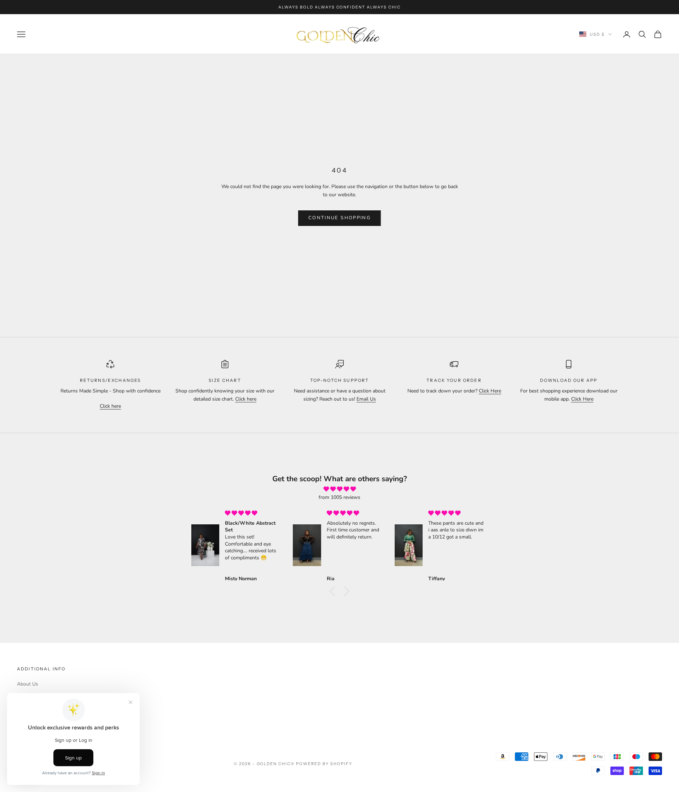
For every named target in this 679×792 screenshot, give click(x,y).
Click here (110, 406)
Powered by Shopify (324, 763)
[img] (339, 489)
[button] (334, 591)
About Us (27, 684)
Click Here (490, 391)
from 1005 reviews (339, 497)
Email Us (366, 399)
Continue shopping (339, 218)
